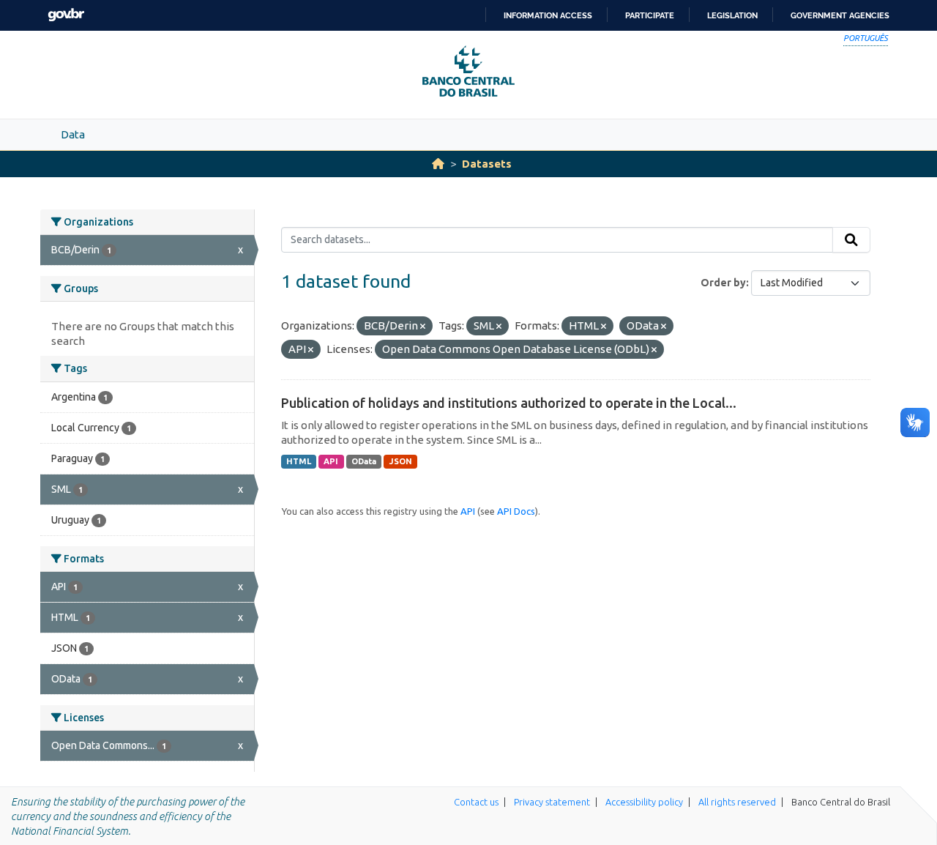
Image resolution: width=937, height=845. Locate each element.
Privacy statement (552, 802)
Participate (649, 15)
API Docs (516, 511)
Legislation (732, 15)
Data (73, 134)
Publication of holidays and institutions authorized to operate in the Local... (508, 402)
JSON (400, 461)
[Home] (438, 163)
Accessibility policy (644, 802)
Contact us (476, 802)
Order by (723, 283)
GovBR (66, 15)
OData (363, 461)
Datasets (487, 163)
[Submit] (851, 240)
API (331, 461)
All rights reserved (737, 802)
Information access (548, 15)
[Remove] (422, 326)
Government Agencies (840, 15)
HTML (298, 461)
